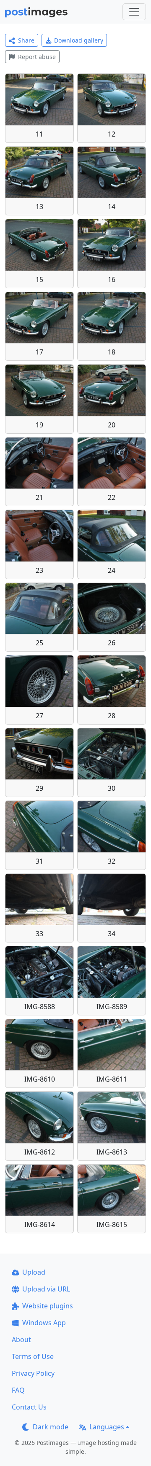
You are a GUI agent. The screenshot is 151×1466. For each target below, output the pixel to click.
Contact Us (29, 1407)
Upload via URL (46, 1289)
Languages (106, 1426)
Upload (33, 1272)
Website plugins (47, 1305)
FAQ (18, 1390)
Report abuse (37, 57)
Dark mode (50, 1426)
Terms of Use (33, 1356)
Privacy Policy (33, 1373)
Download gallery (78, 40)
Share (26, 40)
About (21, 1339)
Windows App (44, 1322)
